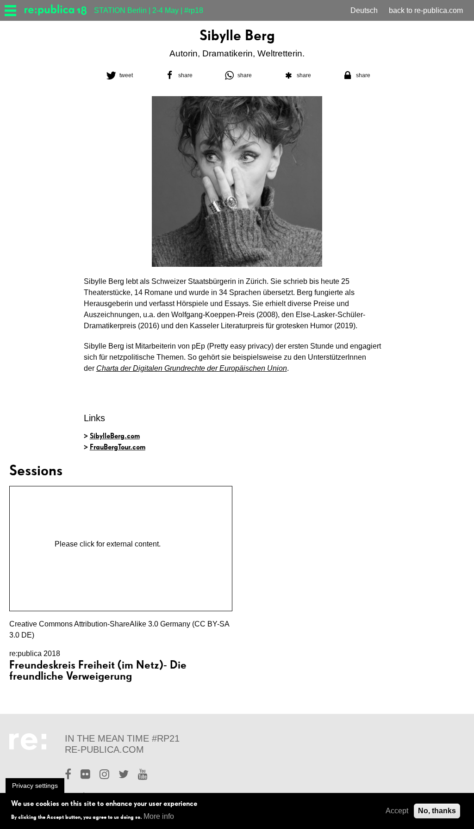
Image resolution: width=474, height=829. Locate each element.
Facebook (68, 775)
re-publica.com (104, 749)
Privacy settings (35, 785)
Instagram (104, 775)
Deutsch (364, 10)
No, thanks (437, 811)
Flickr (85, 775)
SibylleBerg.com (115, 435)
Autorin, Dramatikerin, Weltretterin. (237, 53)
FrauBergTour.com (117, 446)
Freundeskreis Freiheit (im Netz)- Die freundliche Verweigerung (98, 670)
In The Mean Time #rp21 (122, 738)
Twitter (123, 775)
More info (158, 816)
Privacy (174, 544)
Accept (397, 811)
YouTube (142, 775)
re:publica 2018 (34, 653)
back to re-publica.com (426, 10)
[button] (118, 75)
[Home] (59, 10)
